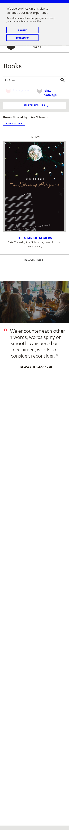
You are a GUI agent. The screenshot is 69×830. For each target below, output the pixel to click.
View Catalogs (50, 92)
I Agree (22, 30)
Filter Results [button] (34, 105)
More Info (22, 37)
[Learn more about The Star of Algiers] (34, 186)
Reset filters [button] (14, 123)
